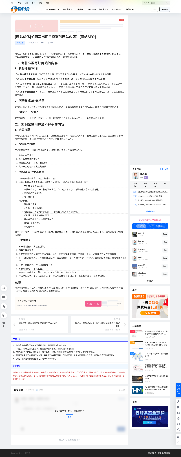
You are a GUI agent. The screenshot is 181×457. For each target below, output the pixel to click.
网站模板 (66, 9)
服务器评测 (116, 9)
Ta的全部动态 (150, 211)
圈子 (33, 3)
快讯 (26, 3)
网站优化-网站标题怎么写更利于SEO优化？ (38, 323)
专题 (19, 3)
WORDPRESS (52, 9)
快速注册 (165, 10)
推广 (12, 3)
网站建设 (79, 9)
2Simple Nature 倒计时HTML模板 (147, 196)
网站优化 (20, 43)
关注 (161, 169)
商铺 (47, 3)
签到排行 (150, 281)
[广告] (69, 20)
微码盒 (27, 453)
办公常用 (102, 9)
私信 (166, 169)
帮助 (40, 3)
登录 (154, 10)
